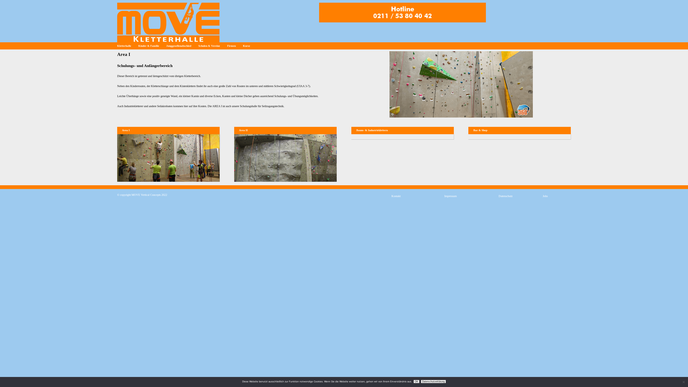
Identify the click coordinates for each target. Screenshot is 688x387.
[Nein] (683, 382)
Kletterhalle (124, 45)
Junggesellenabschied (178, 45)
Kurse (246, 45)
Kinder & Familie (148, 45)
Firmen (231, 45)
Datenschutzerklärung (433, 381)
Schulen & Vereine (209, 45)
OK (416, 381)
